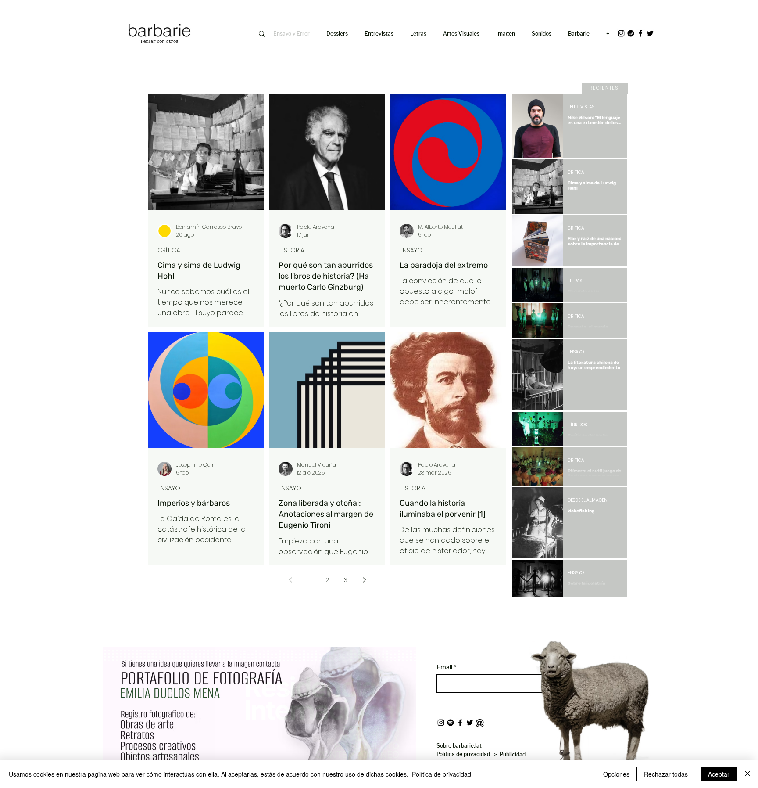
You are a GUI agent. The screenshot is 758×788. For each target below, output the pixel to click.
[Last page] (614, 611)
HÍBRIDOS (577, 425)
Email (445, 667)
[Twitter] (650, 33)
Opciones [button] (616, 774)
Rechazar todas (666, 774)
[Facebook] (640, 33)
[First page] (525, 611)
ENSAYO (411, 250)
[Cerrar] (747, 774)
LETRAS (575, 281)
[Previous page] (290, 580)
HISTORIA (291, 250)
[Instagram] (621, 33)
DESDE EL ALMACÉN (588, 500)
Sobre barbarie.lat (459, 745)
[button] (507, 33)
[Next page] (364, 580)
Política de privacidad (441, 774)
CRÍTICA (168, 250)
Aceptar (718, 774)
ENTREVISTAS (581, 107)
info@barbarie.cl (90, 12)
